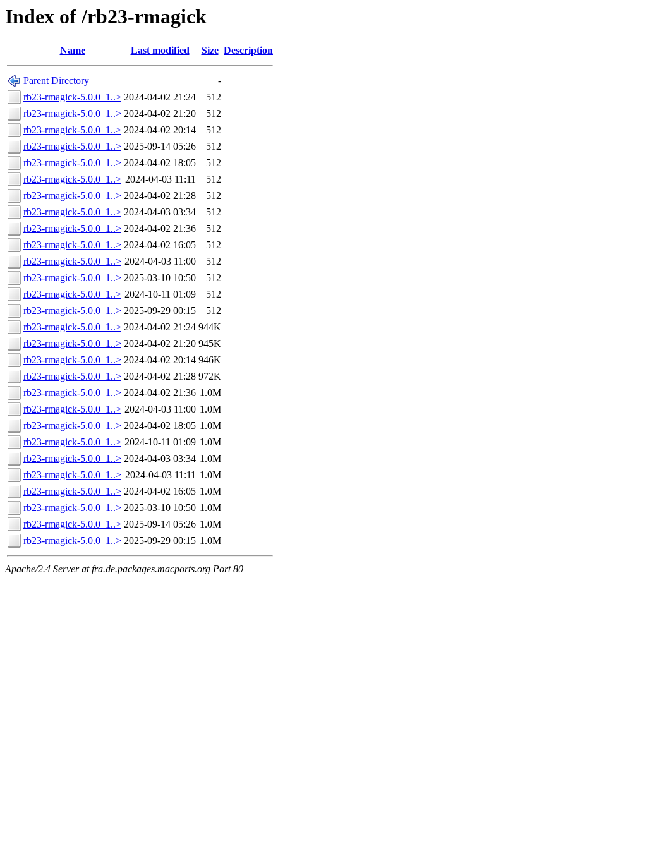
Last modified (160, 50)
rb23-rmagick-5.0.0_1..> (72, 97)
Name (72, 50)
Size (210, 50)
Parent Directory (56, 80)
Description (248, 50)
